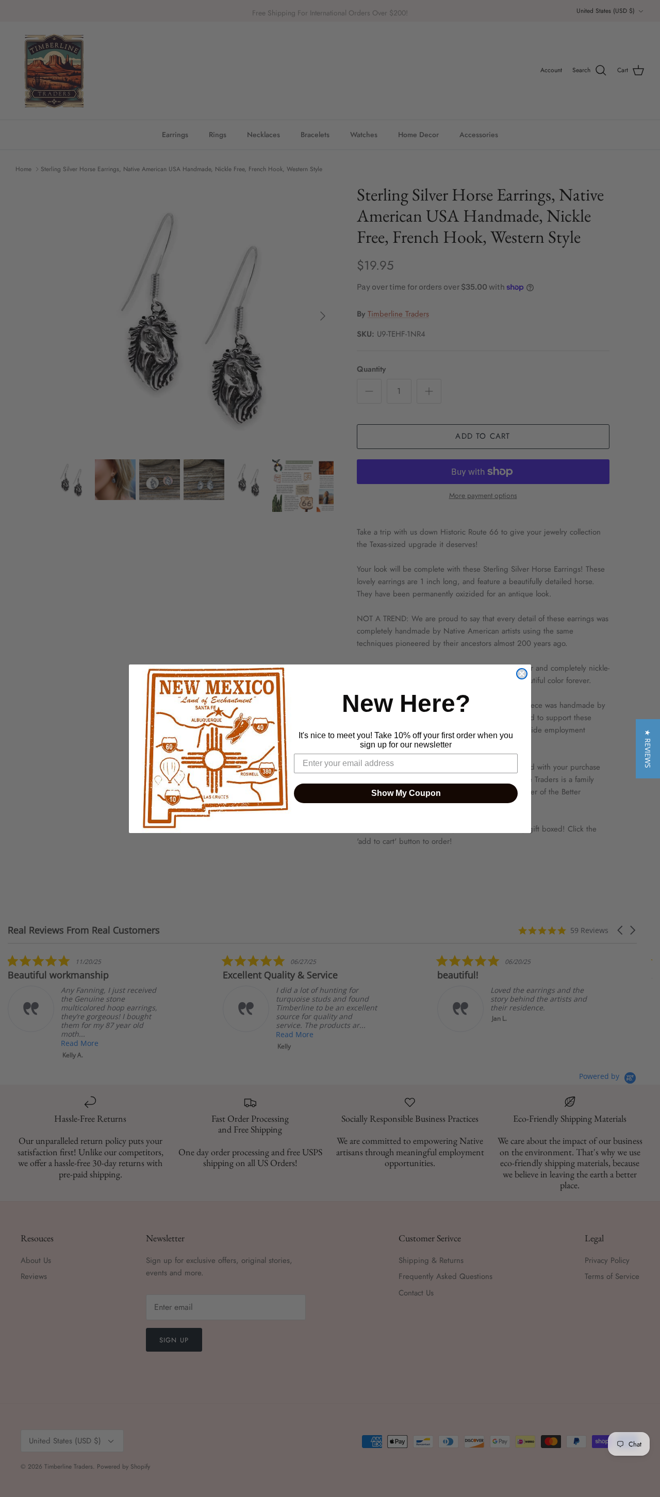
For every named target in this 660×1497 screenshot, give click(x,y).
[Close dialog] (522, 674)
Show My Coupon (406, 793)
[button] (648, 748)
